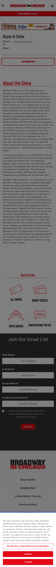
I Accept (28, 562)
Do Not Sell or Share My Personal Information (28, 546)
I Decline (28, 554)
